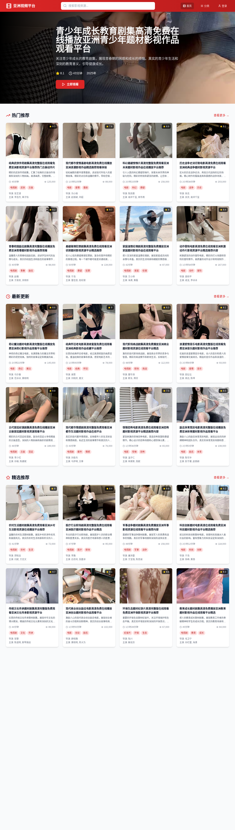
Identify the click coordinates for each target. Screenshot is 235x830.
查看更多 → (221, 115)
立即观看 (73, 84)
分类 (206, 5)
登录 (224, 5)
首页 (189, 5)
